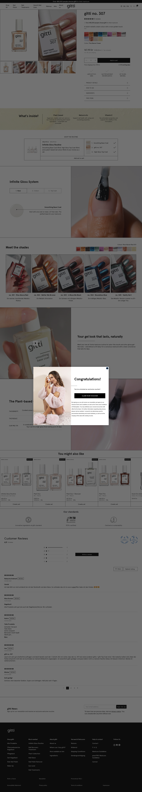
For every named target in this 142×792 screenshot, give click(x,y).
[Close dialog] (107, 368)
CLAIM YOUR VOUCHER (90, 396)
